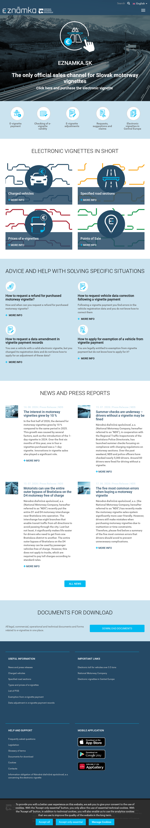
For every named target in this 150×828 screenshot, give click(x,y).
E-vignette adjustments (72, 125)
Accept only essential (71, 821)
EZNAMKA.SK (75, 63)
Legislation (13, 745)
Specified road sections (19, 679)
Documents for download (20, 756)
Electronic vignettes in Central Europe (132, 126)
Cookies (12, 762)
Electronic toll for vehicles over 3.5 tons (97, 667)
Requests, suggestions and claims (102, 126)
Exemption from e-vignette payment (26, 697)
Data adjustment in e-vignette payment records (31, 703)
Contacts (12, 768)
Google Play (91, 754)
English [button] (140, 3)
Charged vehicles (16, 673)
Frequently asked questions (21, 739)
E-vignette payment (16, 125)
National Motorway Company (92, 673)
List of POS (13, 691)
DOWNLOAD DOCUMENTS (117, 628)
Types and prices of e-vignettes (23, 685)
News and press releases (20, 667)
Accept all (44, 821)
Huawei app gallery (91, 766)
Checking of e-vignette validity (42, 126)
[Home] (28, 10)
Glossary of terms (17, 751)
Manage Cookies (101, 821)
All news (75, 583)
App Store (91, 742)
